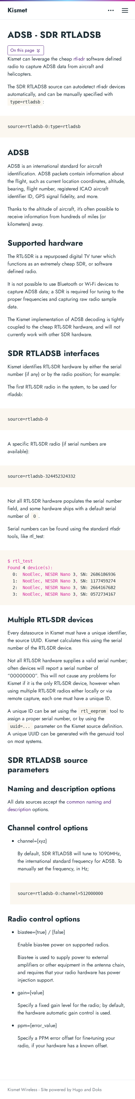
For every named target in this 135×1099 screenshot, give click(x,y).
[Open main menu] (125, 10)
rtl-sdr (79, 58)
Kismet (17, 10)
